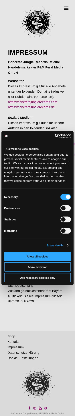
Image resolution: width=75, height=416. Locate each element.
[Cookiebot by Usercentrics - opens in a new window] (55, 136)
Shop (11, 336)
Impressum (15, 347)
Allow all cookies (37, 256)
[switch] (65, 208)
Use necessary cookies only (37, 277)
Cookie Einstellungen (22, 358)
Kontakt (13, 342)
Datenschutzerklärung (23, 352)
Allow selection (37, 267)
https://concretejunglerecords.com (32, 102)
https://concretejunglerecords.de (31, 107)
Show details (55, 245)
